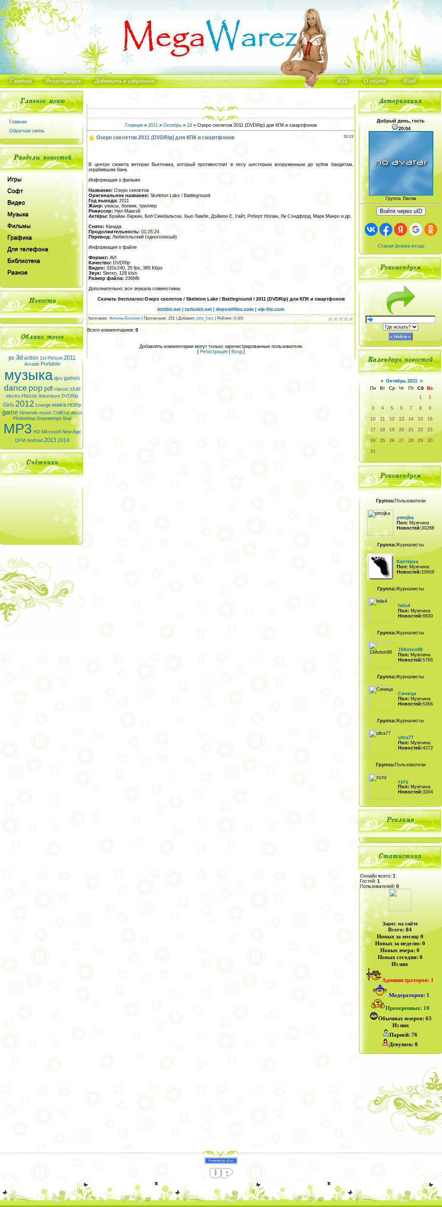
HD (36, 431)
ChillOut (61, 412)
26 (392, 440)
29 (420, 440)
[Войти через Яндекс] (400, 229)
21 (411, 429)
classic (61, 389)
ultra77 (406, 737)
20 (401, 429)
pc (12, 357)
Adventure (49, 395)
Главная (18, 121)
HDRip (74, 405)
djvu (58, 378)
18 (189, 125)
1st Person (51, 358)
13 (401, 418)
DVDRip (69, 395)
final (67, 418)
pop (35, 387)
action (31, 358)
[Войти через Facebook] (385, 229)
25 (382, 440)
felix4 (404, 605)
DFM (20, 440)
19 (392, 429)
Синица (407, 693)
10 (373, 418)
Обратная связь (26, 130)
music (45, 412)
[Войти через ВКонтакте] (371, 229)
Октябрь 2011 (401, 380)
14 (411, 418)
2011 (70, 357)
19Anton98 (410, 649)
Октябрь (172, 125)
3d (19, 357)
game (10, 412)
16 (430, 418)
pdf (48, 388)
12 (392, 418)
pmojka (405, 517)
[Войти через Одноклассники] (430, 229)
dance (15, 387)
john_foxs (205, 318)
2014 (63, 440)
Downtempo (49, 418)
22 (420, 429)
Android (35, 440)
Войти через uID (401, 211)
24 (373, 440)
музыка (28, 375)
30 (430, 440)
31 (373, 451)
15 (420, 418)
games (72, 378)
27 (401, 440)
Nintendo (28, 412)
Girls (8, 405)
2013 (50, 440)
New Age (71, 431)
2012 (24, 403)
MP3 (17, 428)
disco (76, 412)
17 (373, 429)
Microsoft (51, 431)
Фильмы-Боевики (124, 318)
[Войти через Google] (416, 229)
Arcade (31, 364)
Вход (236, 351)
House (29, 396)
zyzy (403, 781)
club (75, 389)
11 (382, 418)
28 (411, 440)
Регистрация (213, 351)
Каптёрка (407, 561)
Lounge (43, 405)
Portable (50, 364)
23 (430, 429)
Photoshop (24, 418)
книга (59, 404)
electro (13, 395)
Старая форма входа (401, 245)
